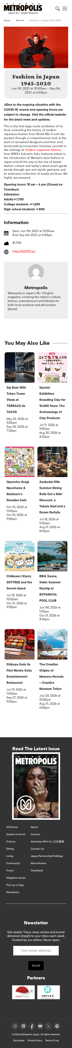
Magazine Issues (16, 878)
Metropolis (36, 287)
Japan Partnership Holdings (47, 856)
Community (13, 863)
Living (9, 856)
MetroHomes (38, 863)
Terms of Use (52, 1040)
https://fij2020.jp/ (24, 252)
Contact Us (37, 849)
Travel (9, 870)
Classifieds (37, 870)
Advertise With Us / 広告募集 (47, 841)
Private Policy (34, 1040)
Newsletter (12, 892)
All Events (12, 827)
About (34, 827)
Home (7, 20)
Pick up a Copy (15, 885)
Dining (10, 849)
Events (20, 20)
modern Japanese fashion (43, 149)
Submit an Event (16, 834)
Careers (35, 834)
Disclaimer (18, 1040)
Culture (10, 841)
